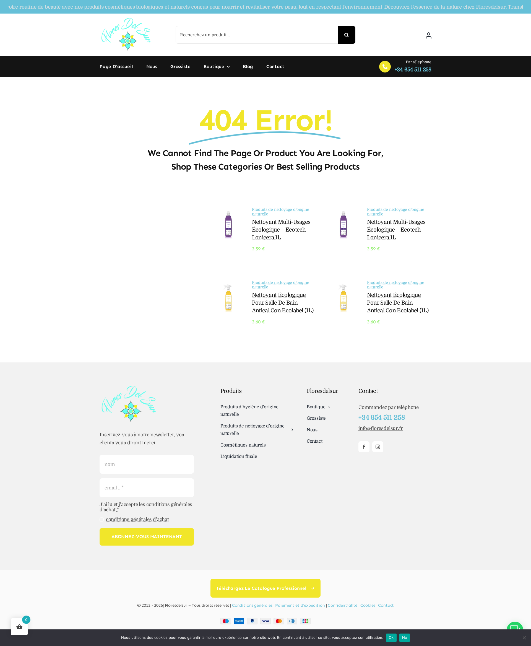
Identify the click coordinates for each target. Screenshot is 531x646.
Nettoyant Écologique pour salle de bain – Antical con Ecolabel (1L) (283, 303)
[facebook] (363, 446)
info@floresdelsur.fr (380, 428)
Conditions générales (252, 605)
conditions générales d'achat (137, 519)
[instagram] (377, 446)
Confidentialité (342, 605)
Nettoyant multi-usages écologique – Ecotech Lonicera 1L (281, 230)
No (404, 637)
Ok (391, 637)
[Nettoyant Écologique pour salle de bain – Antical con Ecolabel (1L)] (228, 286)
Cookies (367, 605)
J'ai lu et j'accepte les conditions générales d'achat (146, 507)
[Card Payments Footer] (265, 620)
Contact (386, 605)
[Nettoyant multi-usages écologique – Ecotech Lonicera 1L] (228, 213)
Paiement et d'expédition (300, 605)
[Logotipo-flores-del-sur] (126, 19)
